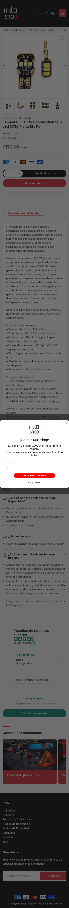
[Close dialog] (66, 422)
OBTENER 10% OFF (34, 476)
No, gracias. (34, 482)
